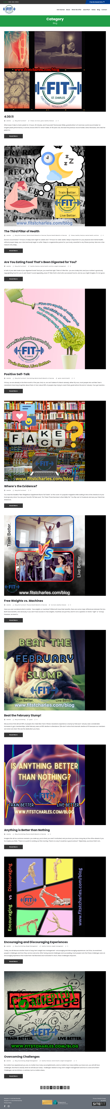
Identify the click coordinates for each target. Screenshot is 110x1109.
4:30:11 (9, 117)
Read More (13, 136)
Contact (104, 10)
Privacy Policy (7, 1102)
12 (64, 1087)
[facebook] (4, 1106)
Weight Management (32, 946)
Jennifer (8, 120)
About (68, 10)
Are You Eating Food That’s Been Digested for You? (40, 262)
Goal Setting (30, 378)
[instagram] (9, 1106)
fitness (32, 120)
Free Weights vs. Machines (23, 601)
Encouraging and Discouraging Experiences (36, 942)
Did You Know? (22, 120)
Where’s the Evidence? (20, 486)
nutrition (96, 235)
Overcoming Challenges (22, 1057)
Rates (94, 10)
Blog (98, 10)
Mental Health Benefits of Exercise (36, 235)
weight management (60, 266)
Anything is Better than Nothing (27, 830)
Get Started (61, 10)
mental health (89, 235)
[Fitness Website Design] (99, 1104)
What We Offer (76, 10)
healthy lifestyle (49, 120)
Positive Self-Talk (17, 374)
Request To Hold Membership (12, 1098)
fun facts (37, 120)
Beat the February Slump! (22, 715)
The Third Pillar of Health (21, 231)
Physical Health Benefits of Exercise (57, 235)
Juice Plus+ (86, 10)
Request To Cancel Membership (13, 1100)
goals (42, 120)
